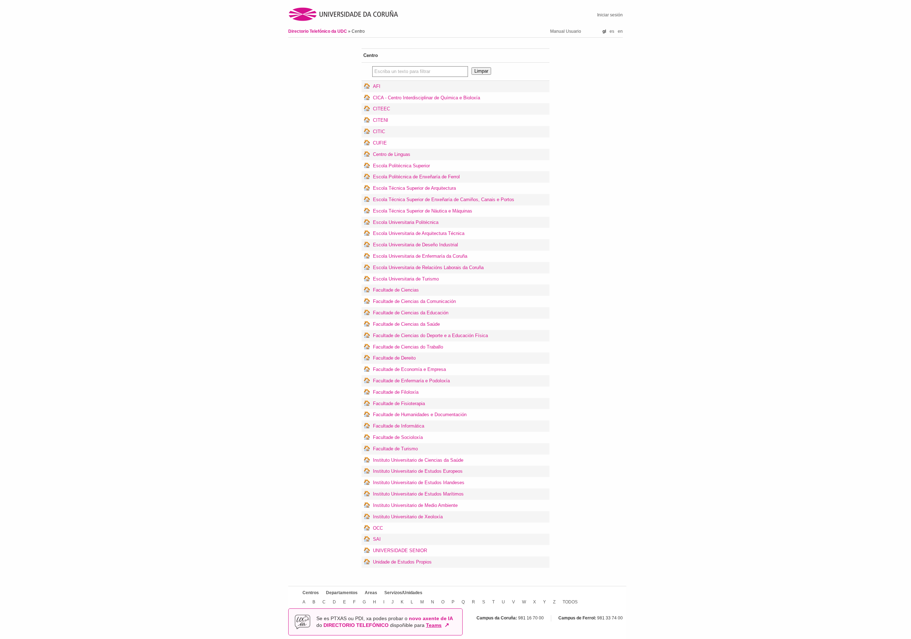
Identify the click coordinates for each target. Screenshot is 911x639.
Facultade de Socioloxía (398, 437)
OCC (378, 528)
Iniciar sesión (610, 14)
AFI (376, 86)
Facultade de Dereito (394, 358)
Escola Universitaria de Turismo (406, 279)
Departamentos (342, 592)
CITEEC (381, 108)
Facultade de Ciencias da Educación (410, 312)
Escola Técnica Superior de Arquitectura (414, 188)
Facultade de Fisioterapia (399, 403)
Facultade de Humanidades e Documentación (420, 414)
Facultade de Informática (398, 426)
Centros (310, 592)
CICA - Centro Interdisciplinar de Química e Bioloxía (426, 97)
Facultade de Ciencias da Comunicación (414, 301)
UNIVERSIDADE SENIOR (400, 550)
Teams (434, 625)
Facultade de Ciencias (396, 290)
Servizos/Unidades (403, 592)
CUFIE (380, 143)
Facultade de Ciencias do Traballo (408, 347)
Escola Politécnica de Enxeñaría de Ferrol (416, 176)
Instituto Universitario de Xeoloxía (408, 516)
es (612, 31)
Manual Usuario (565, 31)
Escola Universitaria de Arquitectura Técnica (418, 233)
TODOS (570, 601)
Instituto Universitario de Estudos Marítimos (418, 494)
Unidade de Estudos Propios (402, 562)
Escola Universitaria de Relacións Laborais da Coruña (428, 267)
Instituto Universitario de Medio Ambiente (415, 505)
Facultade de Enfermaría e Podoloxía (411, 380)
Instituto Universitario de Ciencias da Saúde (418, 460)
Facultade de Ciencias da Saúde (406, 324)
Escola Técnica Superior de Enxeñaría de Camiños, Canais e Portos (443, 199)
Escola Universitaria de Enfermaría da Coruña (420, 256)
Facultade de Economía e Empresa (409, 369)
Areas (371, 592)
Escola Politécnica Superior (401, 165)
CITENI (380, 120)
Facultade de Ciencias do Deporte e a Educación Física (430, 335)
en (620, 31)
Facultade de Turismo (395, 448)
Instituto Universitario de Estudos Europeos (418, 471)
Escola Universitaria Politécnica (405, 222)
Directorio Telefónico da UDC (318, 31)
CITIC (379, 131)
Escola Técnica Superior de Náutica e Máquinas (422, 211)
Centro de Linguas (391, 154)
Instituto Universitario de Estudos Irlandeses (418, 482)
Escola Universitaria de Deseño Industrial (415, 244)
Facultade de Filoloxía (395, 392)
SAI (377, 539)
